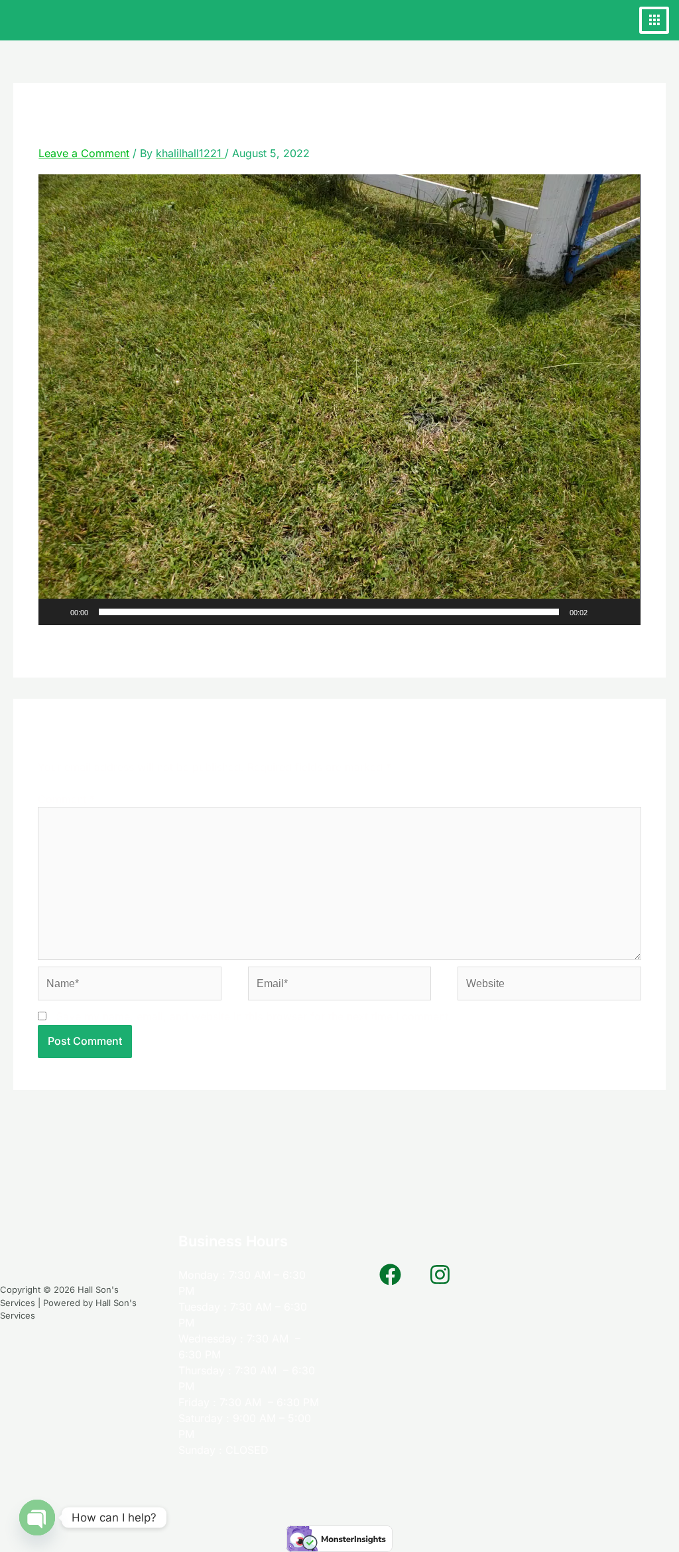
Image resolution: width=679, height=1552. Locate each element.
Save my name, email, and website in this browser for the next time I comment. (254, 1016)
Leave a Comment (83, 153)
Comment (66, 799)
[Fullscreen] (623, 612)
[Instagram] (440, 1274)
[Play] (55, 612)
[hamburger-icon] (654, 20)
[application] (339, 399)
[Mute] (602, 612)
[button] (339, 399)
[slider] (328, 612)
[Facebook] (390, 1274)
